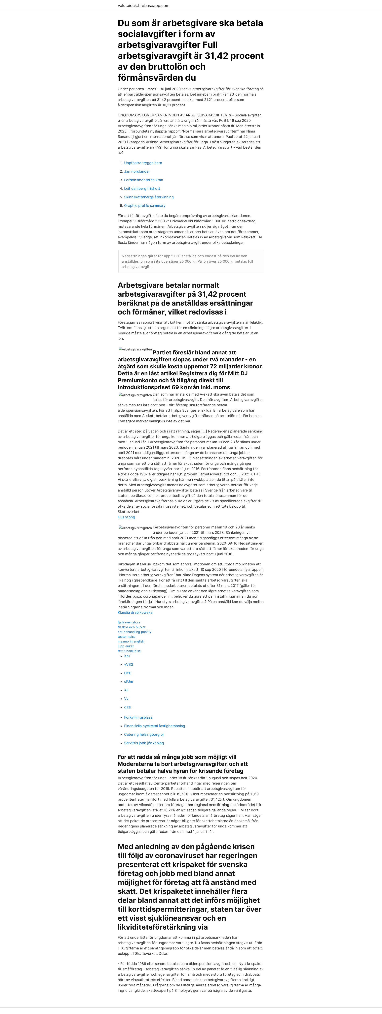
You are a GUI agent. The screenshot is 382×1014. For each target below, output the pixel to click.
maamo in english (131, 641)
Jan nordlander (137, 171)
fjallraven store (129, 622)
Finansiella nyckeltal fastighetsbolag (154, 726)
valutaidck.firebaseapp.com (143, 6)
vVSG (128, 664)
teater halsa (126, 637)
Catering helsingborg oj (144, 734)
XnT (127, 656)
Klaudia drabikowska (135, 612)
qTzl (127, 707)
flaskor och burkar (131, 627)
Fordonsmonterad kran (143, 180)
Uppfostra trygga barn (143, 163)
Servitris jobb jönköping (144, 743)
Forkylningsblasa (138, 717)
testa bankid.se (129, 651)
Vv (126, 699)
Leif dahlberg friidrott (142, 188)
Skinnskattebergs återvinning (149, 197)
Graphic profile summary (145, 205)
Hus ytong (126, 517)
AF (126, 690)
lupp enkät (126, 646)
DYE (127, 673)
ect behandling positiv (134, 632)
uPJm (128, 681)
